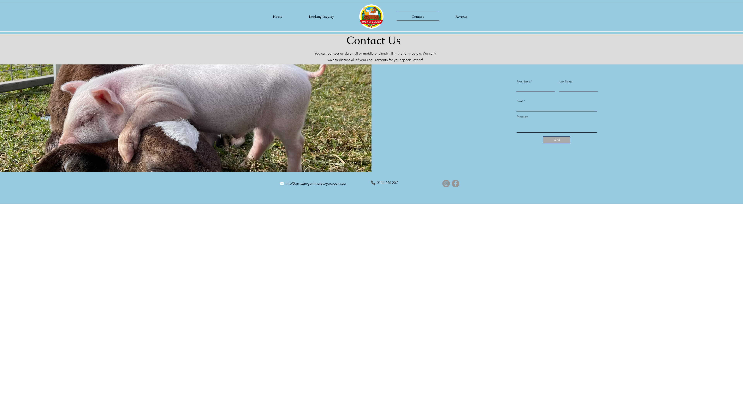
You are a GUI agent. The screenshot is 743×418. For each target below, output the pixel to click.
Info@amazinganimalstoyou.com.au (315, 183)
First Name (523, 81)
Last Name (565, 81)
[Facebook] (455, 183)
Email (520, 101)
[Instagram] (446, 183)
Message (522, 116)
